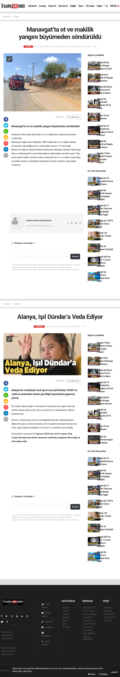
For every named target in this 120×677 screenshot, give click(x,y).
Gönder (75, 256)
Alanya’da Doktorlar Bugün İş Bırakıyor (105, 144)
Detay (92, 674)
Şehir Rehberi (89, 633)
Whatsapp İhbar (8, 651)
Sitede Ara (108, 607)
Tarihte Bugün (89, 624)
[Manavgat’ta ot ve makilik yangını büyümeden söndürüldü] (42, 82)
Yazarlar (49, 622)
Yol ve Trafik (88, 611)
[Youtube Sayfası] (18, 616)
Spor (80, 6)
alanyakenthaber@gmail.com (39, 225)
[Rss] (28, 616)
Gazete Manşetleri (88, 637)
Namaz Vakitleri (90, 614)
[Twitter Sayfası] (8, 616)
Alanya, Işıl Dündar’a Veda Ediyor (104, 236)
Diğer (100, 6)
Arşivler (49, 627)
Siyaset (52, 6)
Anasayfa (7, 17)
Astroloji (107, 620)
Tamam (104, 674)
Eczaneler (87, 617)
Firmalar (90, 6)
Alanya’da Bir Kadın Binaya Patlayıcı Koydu (104, 65)
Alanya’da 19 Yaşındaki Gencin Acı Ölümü (105, 181)
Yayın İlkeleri (7, 635)
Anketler (108, 611)
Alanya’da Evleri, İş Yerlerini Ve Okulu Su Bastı (104, 90)
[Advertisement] (46, 188)
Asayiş (42, 6)
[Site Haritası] (3, 622)
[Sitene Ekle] (8, 622)
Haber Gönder (7, 654)
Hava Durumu (89, 607)
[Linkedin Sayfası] (23, 616)
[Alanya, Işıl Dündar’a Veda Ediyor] (42, 354)
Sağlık (73, 6)
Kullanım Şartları (8, 648)
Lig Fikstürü (88, 620)
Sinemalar (87, 627)
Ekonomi (62, 6)
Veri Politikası (7, 638)
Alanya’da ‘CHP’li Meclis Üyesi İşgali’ (105, 224)
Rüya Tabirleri (110, 617)
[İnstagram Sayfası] (13, 616)
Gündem (32, 6)
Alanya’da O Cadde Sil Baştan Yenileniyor (105, 77)
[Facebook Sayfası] (3, 616)
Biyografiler (109, 614)
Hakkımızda (6, 632)
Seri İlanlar (88, 630)
